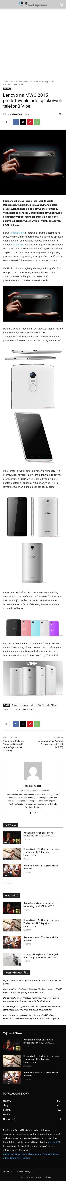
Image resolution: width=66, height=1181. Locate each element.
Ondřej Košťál (16, 114)
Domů (5, 81)
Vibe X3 (17, 709)
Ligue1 (6, 980)
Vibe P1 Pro (51, 705)
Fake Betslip (9, 1006)
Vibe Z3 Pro (27, 709)
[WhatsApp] (37, 122)
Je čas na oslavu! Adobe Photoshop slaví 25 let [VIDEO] (50, 744)
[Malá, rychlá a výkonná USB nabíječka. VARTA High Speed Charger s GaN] (12, 959)
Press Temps (9, 1015)
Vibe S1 (7, 709)
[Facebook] (16, 122)
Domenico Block (10, 997)
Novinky (13, 81)
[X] (23, 122)
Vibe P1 (41, 705)
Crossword (8, 989)
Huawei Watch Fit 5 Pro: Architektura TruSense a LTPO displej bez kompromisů (41, 852)
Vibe (33, 705)
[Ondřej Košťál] (5, 114)
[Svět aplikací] (33, 4)
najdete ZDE (54, 1142)
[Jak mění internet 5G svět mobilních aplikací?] (12, 870)
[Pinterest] (30, 122)
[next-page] (10, 882)
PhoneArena (18, 232)
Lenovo (25, 705)
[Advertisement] (33, 43)
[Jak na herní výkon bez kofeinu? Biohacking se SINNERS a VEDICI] (12, 837)
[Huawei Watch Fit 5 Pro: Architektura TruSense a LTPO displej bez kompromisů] (12, 854)
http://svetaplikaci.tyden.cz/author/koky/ (33, 790)
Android (15, 705)
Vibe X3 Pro (16, 244)
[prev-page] (5, 882)
